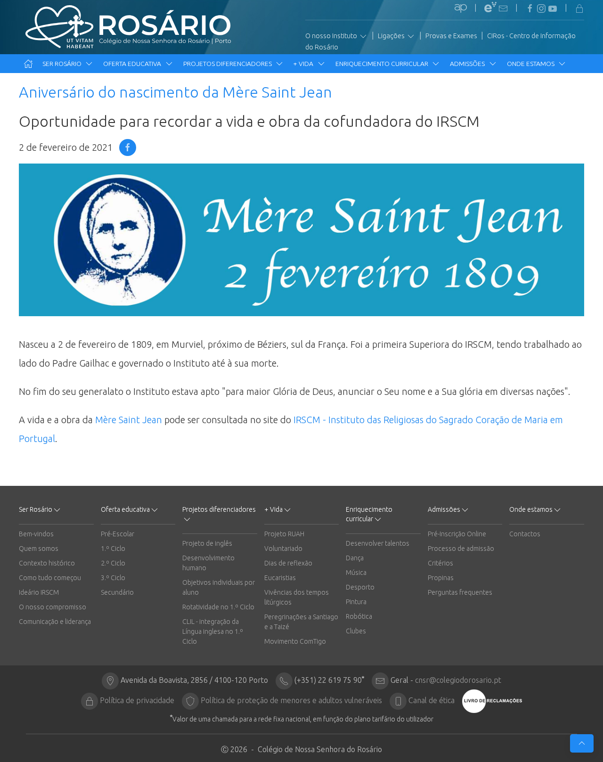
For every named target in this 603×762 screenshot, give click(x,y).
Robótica (359, 616)
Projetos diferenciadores (228, 63)
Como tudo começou (50, 578)
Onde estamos (531, 63)
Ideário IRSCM (39, 592)
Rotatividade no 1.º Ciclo (218, 607)
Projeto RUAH (284, 534)
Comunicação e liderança (55, 621)
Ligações (392, 36)
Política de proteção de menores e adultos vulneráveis (291, 700)
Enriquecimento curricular (382, 63)
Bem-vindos (36, 534)
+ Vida (304, 63)
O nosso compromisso (52, 607)
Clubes (356, 631)
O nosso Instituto (332, 36)
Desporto (360, 587)
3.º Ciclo (113, 578)
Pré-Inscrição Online (457, 534)
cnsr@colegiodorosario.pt (458, 680)
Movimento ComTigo (295, 641)
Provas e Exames (451, 36)
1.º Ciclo (113, 548)
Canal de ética (431, 700)
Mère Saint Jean (128, 419)
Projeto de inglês (207, 543)
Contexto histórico (47, 563)
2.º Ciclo (113, 563)
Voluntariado (283, 548)
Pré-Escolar (117, 534)
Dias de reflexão (288, 563)
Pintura (356, 602)
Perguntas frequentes (460, 592)
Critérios (440, 563)
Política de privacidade (137, 700)
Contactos (524, 534)
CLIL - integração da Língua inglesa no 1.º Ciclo (212, 631)
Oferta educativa (133, 63)
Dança (355, 558)
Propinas (441, 578)
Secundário (117, 592)
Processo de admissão (461, 548)
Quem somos (38, 548)
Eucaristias (280, 578)
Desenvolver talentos (377, 543)
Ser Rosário (62, 63)
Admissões (468, 63)
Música (356, 572)
